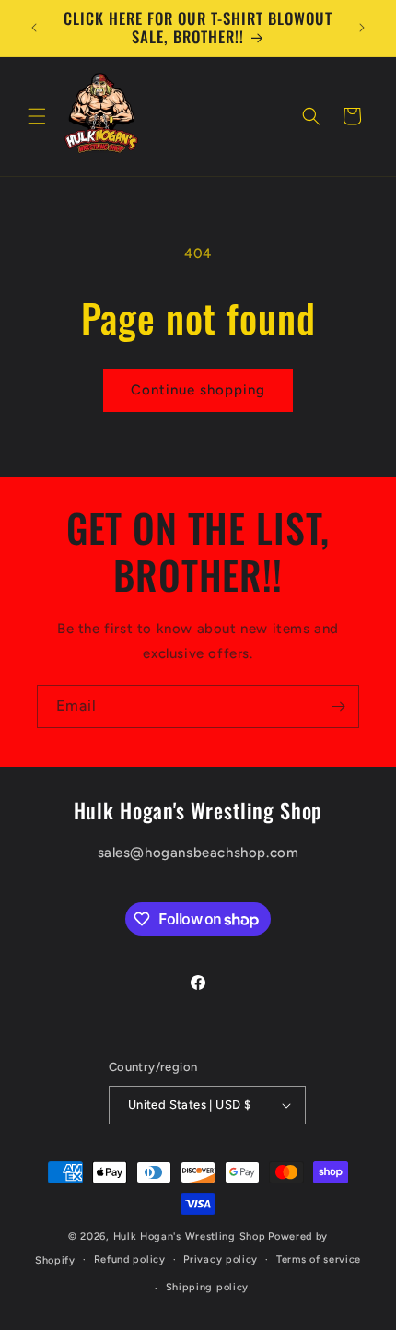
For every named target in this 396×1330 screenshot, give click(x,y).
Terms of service (318, 1259)
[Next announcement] (362, 27)
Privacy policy (220, 1259)
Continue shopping (198, 390)
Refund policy (130, 1259)
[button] (37, 116)
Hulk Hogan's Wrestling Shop (189, 1236)
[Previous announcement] (34, 27)
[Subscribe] (338, 706)
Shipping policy (208, 1287)
